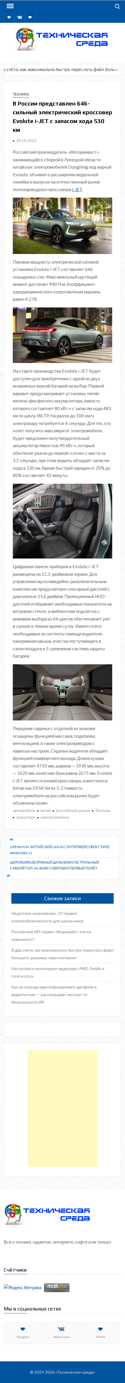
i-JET (77, 189)
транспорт (25, 817)
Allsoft (100, 1337)
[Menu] (9, 6)
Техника (21, 94)
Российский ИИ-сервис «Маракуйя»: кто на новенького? (51, 935)
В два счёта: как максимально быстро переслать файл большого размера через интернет (62, 954)
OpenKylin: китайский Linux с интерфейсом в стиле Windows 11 (60, 850)
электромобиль (54, 817)
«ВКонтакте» (61, 1337)
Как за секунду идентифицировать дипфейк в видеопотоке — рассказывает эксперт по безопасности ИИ (54, 994)
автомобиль (24, 810)
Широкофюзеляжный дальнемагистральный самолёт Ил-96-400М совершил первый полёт (54, 865)
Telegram (23, 1337)
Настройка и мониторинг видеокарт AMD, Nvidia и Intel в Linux (57, 972)
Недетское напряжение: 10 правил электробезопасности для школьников (47, 917)
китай (45, 810)
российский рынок (73, 810)
